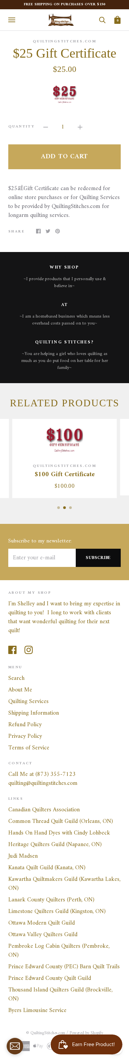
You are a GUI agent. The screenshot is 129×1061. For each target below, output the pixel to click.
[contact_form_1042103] (15, 1046)
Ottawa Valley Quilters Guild (42, 935)
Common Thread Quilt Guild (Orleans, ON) (60, 821)
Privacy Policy (25, 736)
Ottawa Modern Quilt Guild (41, 923)
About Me (20, 690)
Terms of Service (28, 748)
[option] (64, 94)
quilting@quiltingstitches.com (42, 783)
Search (16, 678)
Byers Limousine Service (37, 1010)
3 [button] (70, 507)
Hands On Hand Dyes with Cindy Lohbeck (59, 833)
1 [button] (58, 507)
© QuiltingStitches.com (45, 1033)
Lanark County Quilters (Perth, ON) (51, 900)
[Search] (102, 20)
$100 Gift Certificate (65, 474)
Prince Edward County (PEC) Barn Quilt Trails (64, 967)
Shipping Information (33, 713)
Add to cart (64, 157)
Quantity (21, 127)
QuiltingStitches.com (64, 41)
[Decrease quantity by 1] (45, 127)
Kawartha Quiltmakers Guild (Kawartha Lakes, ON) (64, 883)
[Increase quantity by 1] (80, 127)
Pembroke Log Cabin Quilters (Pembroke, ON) (58, 950)
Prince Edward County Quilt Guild (49, 978)
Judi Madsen (23, 856)
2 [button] (64, 507)
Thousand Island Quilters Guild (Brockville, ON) (60, 994)
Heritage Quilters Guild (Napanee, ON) (55, 844)
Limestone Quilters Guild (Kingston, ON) (57, 911)
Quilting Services (28, 701)
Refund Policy (25, 725)
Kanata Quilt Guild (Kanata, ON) (46, 868)
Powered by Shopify (86, 1033)
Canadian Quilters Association (44, 810)
